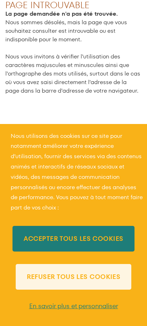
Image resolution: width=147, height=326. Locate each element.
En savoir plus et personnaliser (73, 306)
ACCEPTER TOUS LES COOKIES (73, 238)
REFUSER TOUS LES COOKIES (74, 276)
